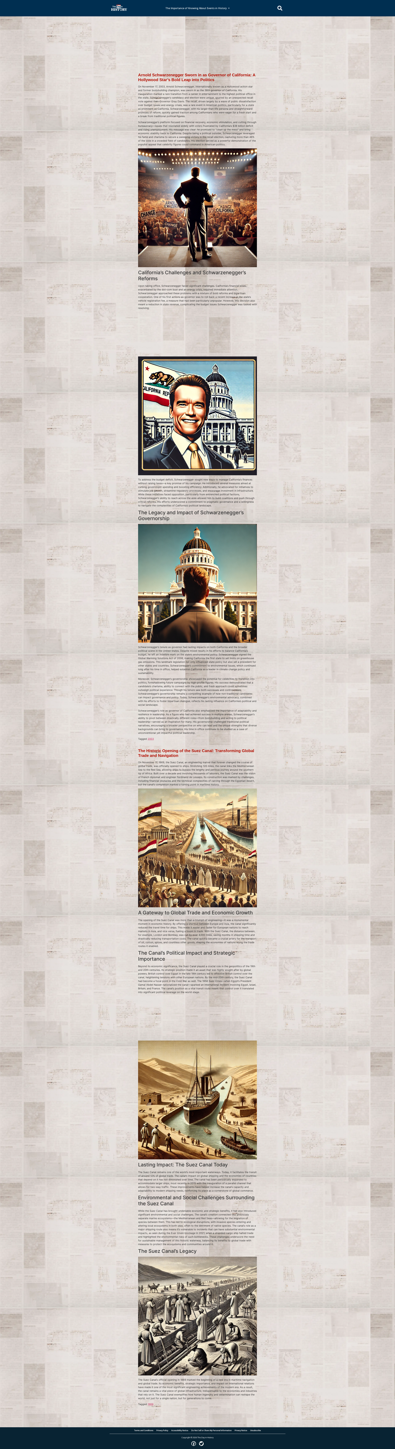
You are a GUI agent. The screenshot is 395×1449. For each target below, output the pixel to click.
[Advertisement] (197, 39)
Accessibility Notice (179, 1430)
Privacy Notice (241, 1430)
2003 (151, 738)
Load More (197, 1411)
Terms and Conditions (143, 1430)
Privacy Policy (162, 1430)
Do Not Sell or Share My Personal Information (211, 1430)
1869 (150, 1404)
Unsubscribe (255, 1430)
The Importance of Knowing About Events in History (196, 8)
